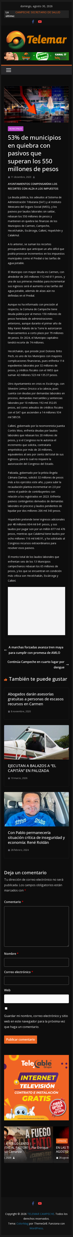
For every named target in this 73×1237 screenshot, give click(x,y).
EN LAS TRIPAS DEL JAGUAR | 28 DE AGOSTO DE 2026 (39, 1150)
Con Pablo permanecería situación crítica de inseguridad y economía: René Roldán (36, 837)
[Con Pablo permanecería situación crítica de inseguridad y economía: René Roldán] (36, 795)
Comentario (13, 902)
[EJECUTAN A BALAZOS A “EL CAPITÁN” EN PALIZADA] (36, 728)
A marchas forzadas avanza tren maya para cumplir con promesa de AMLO (36, 650)
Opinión (19, 1141)
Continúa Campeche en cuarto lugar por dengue (35, 664)
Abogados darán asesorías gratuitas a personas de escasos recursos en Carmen (36, 698)
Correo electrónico (18, 972)
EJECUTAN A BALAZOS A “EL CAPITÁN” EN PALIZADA (32, 768)
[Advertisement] (36, 611)
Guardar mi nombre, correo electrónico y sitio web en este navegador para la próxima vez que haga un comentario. (36, 1021)
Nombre (11, 954)
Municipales (15, 128)
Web (7, 990)
